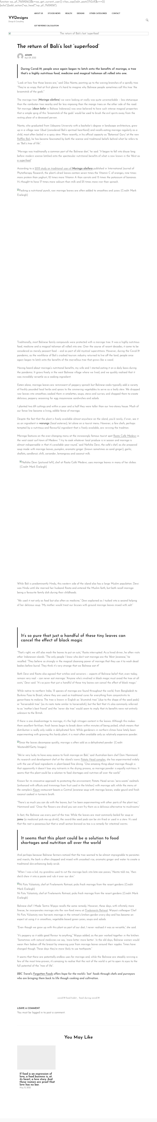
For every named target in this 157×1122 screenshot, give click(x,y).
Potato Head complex (93, 759)
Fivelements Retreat (96, 910)
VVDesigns (18, 18)
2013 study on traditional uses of (64, 168)
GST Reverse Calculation (46, 26)
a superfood (24, 160)
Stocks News (54, 13)
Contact (116, 13)
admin (28, 55)
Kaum (36, 790)
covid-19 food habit (67, 998)
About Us (38, 13)
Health (68, 13)
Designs (80, 13)
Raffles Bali (23, 139)
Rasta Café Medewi (124, 436)
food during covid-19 (89, 998)
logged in (37, 1012)
